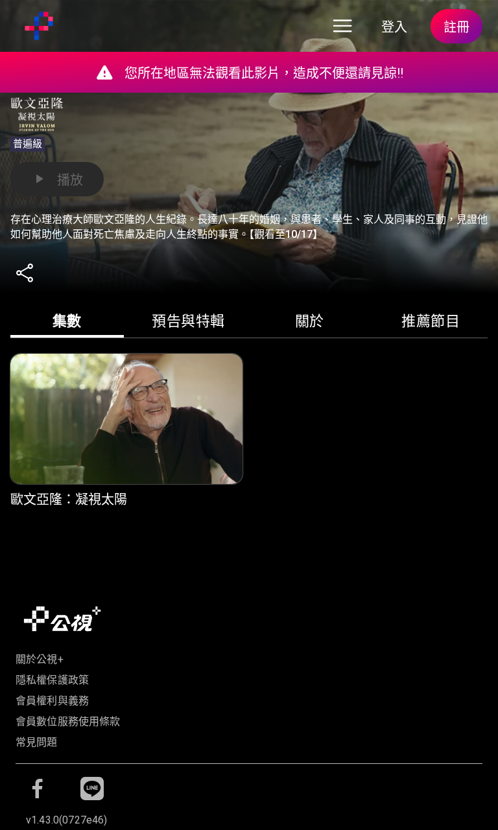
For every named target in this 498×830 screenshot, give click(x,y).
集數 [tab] (67, 321)
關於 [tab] (309, 321)
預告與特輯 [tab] (188, 321)
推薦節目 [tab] (430, 321)
